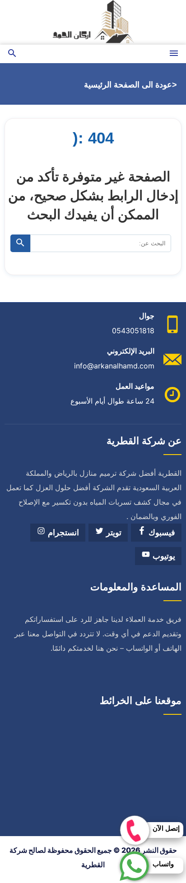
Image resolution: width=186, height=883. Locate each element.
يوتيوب (162, 556)
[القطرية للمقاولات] (93, 22)
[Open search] (12, 54)
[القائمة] (173, 54)
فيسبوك (160, 532)
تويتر (112, 532)
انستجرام (62, 532)
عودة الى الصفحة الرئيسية (128, 84)
